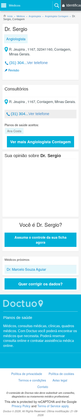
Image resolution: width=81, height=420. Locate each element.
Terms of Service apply (52, 406)
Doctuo (23, 303)
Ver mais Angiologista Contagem (40, 142)
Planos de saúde (17, 317)
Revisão (13, 70)
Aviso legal (59, 380)
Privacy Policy (21, 406)
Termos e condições (32, 380)
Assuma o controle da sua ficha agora (40, 240)
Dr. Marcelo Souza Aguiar (26, 269)
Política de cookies (61, 374)
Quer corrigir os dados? (40, 284)
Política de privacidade (26, 374)
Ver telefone (37, 63)
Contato (42, 387)
